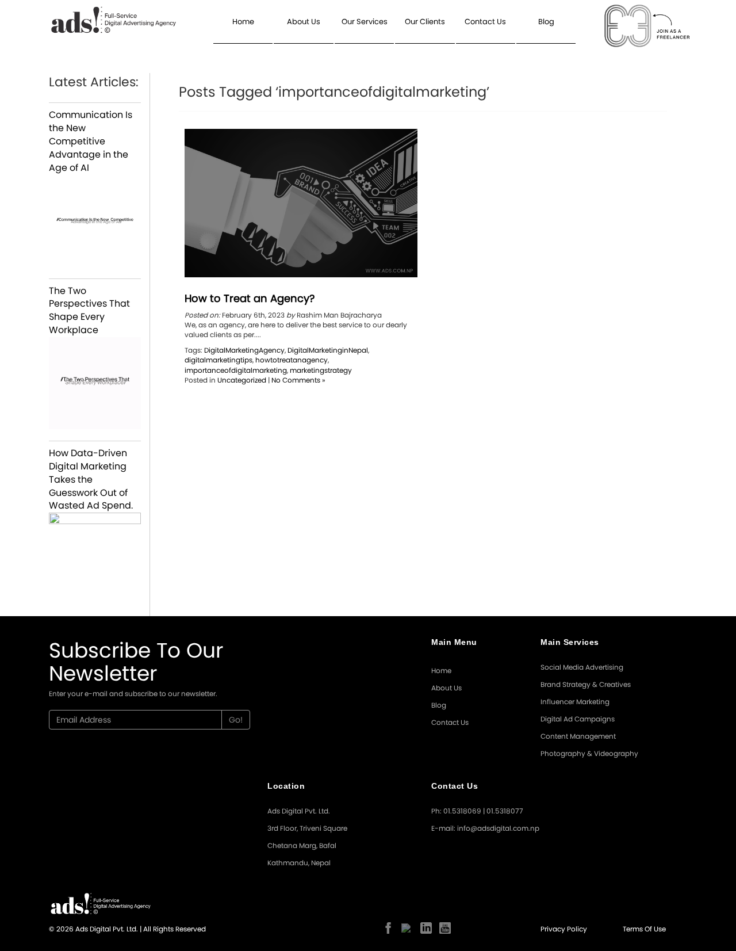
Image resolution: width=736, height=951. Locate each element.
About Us (303, 21)
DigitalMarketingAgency (244, 350)
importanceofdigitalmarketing (236, 370)
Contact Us (485, 21)
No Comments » (298, 380)
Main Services (569, 642)
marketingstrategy (321, 370)
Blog (546, 21)
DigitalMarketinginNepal (328, 350)
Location (286, 785)
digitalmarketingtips (218, 360)
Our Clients (425, 21)
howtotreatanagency (291, 360)
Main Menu (454, 642)
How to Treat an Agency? (250, 298)
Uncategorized (241, 380)
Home (243, 21)
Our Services (365, 21)
